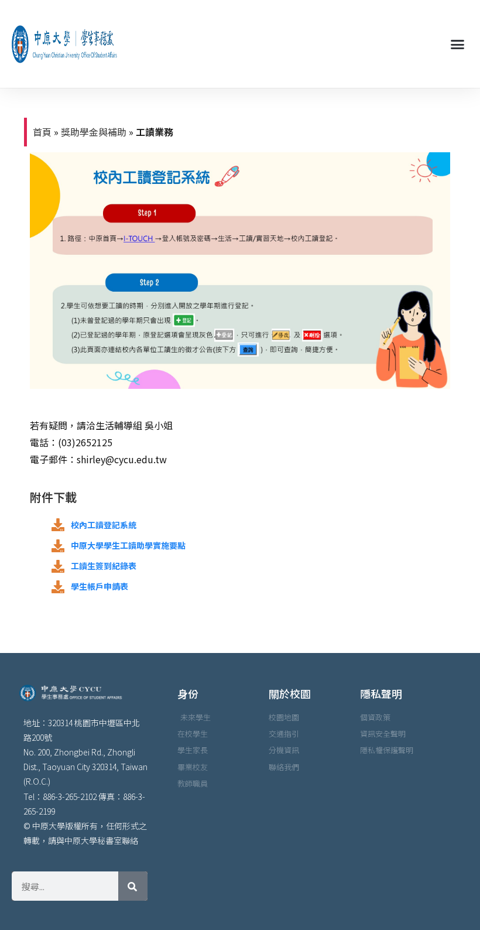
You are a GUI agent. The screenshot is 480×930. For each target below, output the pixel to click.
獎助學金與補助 (93, 132)
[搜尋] (133, 886)
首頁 (42, 132)
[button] (457, 44)
